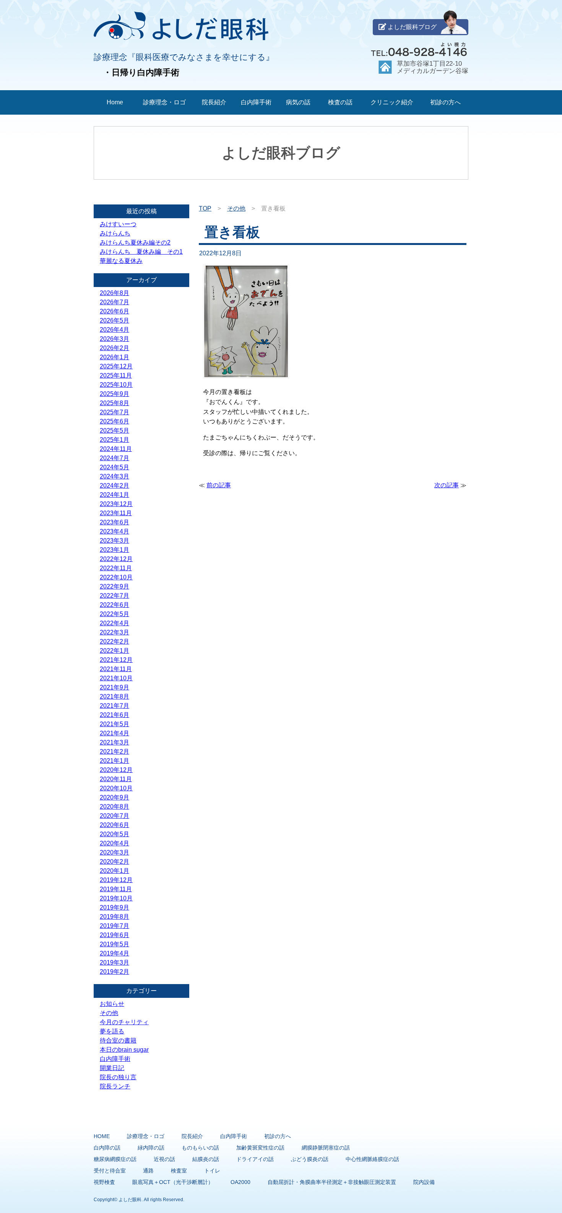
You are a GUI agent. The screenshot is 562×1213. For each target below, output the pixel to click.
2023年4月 (114, 531)
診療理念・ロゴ (164, 102)
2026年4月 (114, 329)
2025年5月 (114, 430)
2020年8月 (114, 806)
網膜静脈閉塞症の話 (326, 1148)
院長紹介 (214, 102)
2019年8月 (114, 916)
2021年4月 (114, 733)
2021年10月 (116, 678)
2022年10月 (116, 577)
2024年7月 (114, 458)
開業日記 (112, 1068)
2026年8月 (114, 293)
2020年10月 (116, 788)
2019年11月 (116, 889)
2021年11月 (116, 669)
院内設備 (424, 1182)
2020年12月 (116, 770)
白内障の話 (107, 1148)
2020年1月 (114, 871)
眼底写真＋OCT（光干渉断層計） (172, 1182)
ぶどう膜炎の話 (309, 1159)
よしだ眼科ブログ (411, 27)
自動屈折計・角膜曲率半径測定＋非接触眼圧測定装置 (332, 1182)
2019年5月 (114, 944)
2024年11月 (116, 449)
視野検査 (104, 1182)
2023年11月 (116, 513)
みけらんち (115, 233)
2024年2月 (114, 485)
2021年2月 (114, 751)
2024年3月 (114, 476)
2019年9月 (114, 907)
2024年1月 (114, 494)
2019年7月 (114, 926)
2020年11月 (116, 779)
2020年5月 (114, 834)
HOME (102, 1136)
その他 (236, 208)
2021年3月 (114, 742)
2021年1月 (114, 760)
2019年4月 (114, 953)
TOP (205, 208)
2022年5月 (114, 614)
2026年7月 (114, 302)
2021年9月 (114, 687)
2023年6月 (114, 522)
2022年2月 (114, 641)
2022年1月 (114, 650)
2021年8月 (114, 696)
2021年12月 (116, 660)
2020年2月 (114, 861)
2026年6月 (114, 311)
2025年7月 (114, 412)
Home (115, 102)
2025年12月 (116, 366)
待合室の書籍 (118, 1040)
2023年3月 (114, 540)
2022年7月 (114, 595)
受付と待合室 (110, 1171)
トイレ (212, 1171)
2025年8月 (114, 403)
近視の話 (164, 1159)
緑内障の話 (151, 1148)
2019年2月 (114, 971)
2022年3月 (114, 632)
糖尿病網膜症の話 (115, 1159)
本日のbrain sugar (124, 1049)
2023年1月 (114, 549)
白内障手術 (256, 102)
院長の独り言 (118, 1077)
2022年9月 (114, 586)
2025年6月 (114, 421)
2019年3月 (114, 962)
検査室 (179, 1171)
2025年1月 (114, 439)
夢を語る (112, 1031)
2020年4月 (114, 843)
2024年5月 (114, 467)
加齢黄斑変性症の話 (260, 1148)
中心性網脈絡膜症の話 (372, 1159)
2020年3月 (114, 852)
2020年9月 (114, 797)
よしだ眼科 (130, 1199)
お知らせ (112, 1004)
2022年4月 (114, 623)
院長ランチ (115, 1086)
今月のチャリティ (124, 1022)
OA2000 (240, 1182)
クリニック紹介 (391, 102)
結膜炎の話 (205, 1159)
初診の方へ (445, 102)
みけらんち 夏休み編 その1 (141, 251)
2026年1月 (114, 357)
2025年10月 (116, 384)
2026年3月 (114, 339)
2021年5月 (114, 724)
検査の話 (340, 102)
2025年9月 (114, 394)
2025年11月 (116, 375)
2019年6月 (114, 935)
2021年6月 (114, 715)
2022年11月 (116, 568)
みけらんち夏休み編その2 (135, 242)
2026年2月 (114, 348)
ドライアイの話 (255, 1159)
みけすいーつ (118, 224)
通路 (148, 1171)
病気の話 (298, 102)
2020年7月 (114, 815)
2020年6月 (114, 825)
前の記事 (218, 485)
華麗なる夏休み (121, 261)
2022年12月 (116, 559)
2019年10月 (116, 898)
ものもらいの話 (200, 1148)
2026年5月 (114, 320)
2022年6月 (114, 605)
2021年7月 (114, 705)
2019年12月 (116, 880)
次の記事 (446, 485)
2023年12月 (116, 504)
